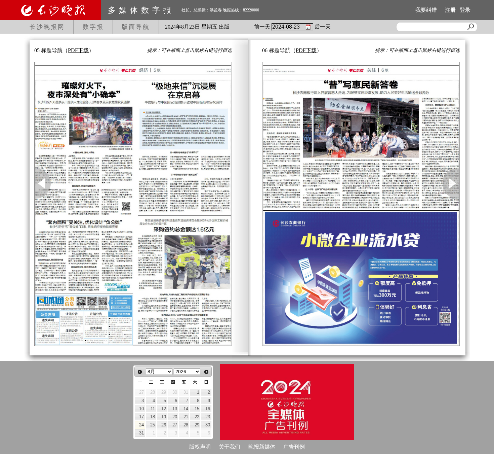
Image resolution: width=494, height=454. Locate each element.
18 (152, 416)
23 (207, 416)
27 (174, 424)
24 (141, 424)
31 (141, 432)
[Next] (206, 372)
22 (197, 416)
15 (197, 408)
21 (185, 416)
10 (141, 408)
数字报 (93, 27)
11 (153, 408)
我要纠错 (426, 10)
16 (207, 408)
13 (174, 408)
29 (197, 424)
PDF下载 (78, 50)
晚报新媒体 (261, 447)
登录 (465, 10)
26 (163, 424)
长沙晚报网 (47, 27)
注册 (450, 10)
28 (185, 424)
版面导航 (136, 27)
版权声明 (200, 447)
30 (207, 424)
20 (174, 416)
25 (152, 424)
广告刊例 (294, 447)
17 (141, 416)
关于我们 (229, 447)
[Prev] (139, 372)
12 (163, 408)
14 (185, 408)
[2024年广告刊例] (287, 402)
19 (163, 416)
